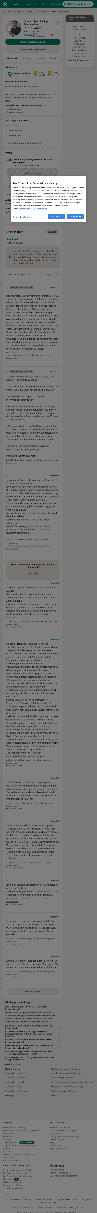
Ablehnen (56, 216)
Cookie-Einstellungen (23, 217)
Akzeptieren (75, 216)
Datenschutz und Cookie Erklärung (32, 209)
